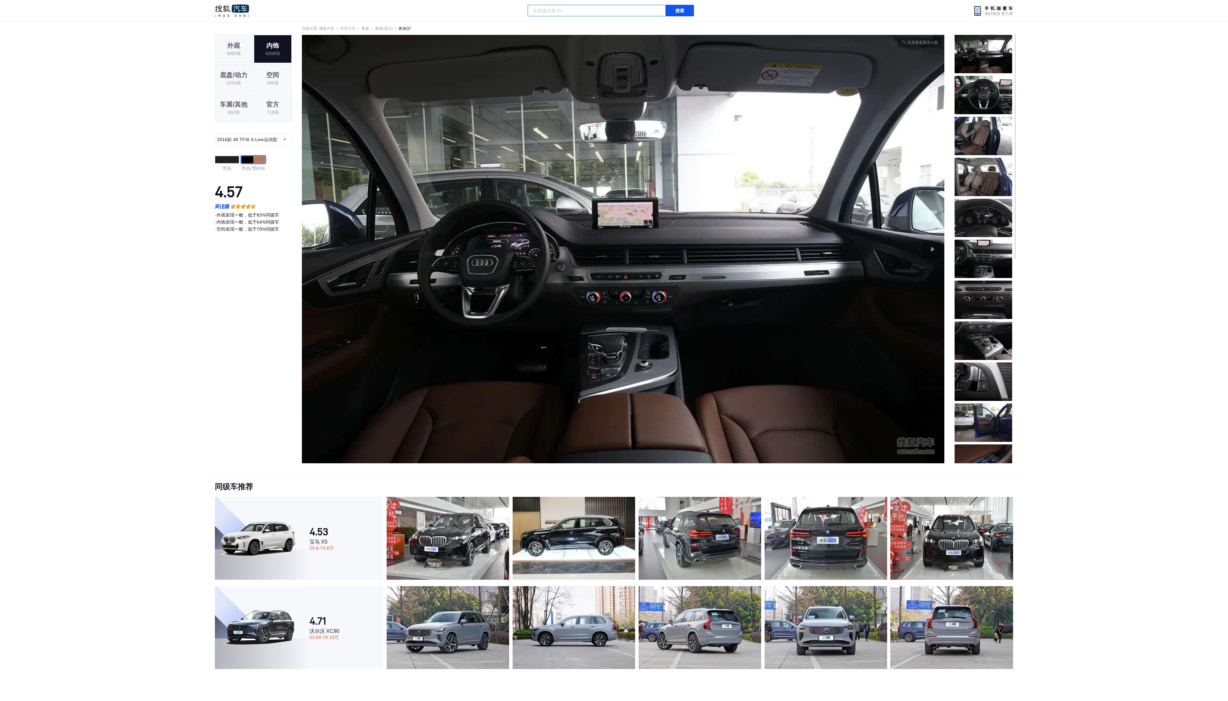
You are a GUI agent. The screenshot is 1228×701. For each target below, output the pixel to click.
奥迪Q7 (404, 28)
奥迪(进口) (384, 28)
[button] (462, 249)
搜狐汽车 (232, 10)
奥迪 (365, 28)
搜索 (679, 10)
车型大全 (348, 28)
